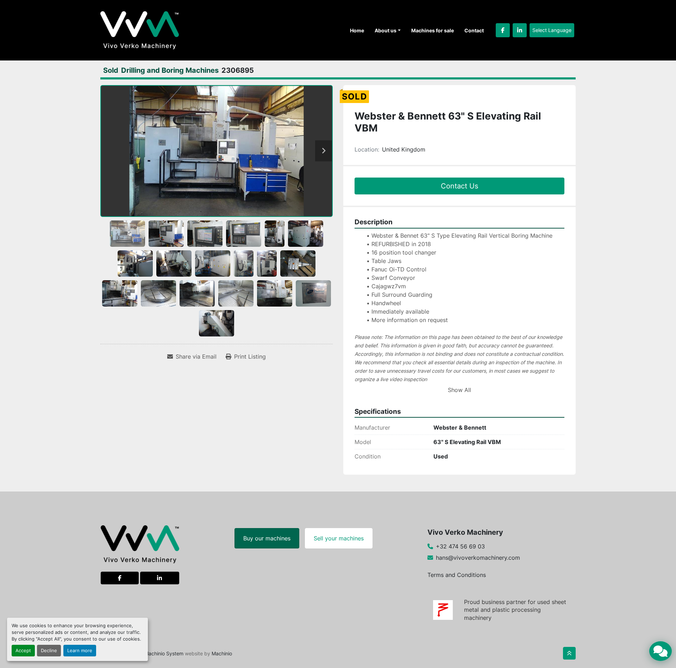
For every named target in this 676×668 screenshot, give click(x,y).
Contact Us (459, 186)
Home (357, 30)
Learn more (79, 650)
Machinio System (163, 653)
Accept (23, 650)
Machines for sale (432, 30)
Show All (459, 389)
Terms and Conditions (456, 574)
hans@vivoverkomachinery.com (478, 557)
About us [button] (385, 30)
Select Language (551, 30)
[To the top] (569, 653)
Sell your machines (339, 538)
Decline (49, 650)
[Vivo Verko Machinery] (140, 543)
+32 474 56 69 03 (460, 546)
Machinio (222, 653)
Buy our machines (266, 538)
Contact (474, 30)
